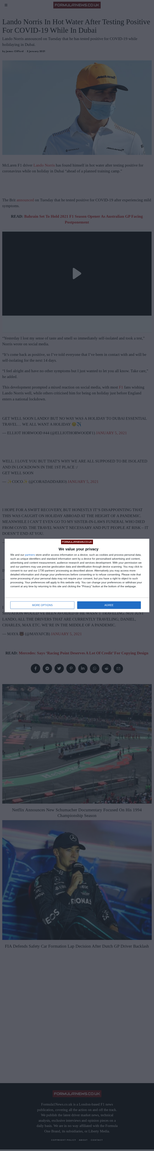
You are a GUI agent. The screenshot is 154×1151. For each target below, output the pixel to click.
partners (30, 554)
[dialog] (77, 575)
